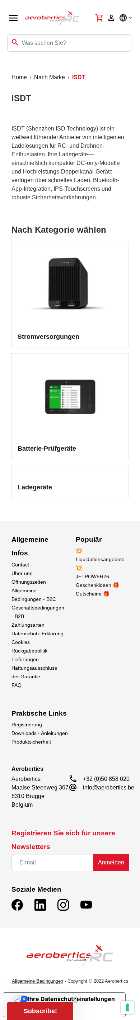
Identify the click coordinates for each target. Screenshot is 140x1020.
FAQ (16, 685)
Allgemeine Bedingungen (37, 981)
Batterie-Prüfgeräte (47, 448)
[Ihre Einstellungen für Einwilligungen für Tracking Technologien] (127, 1007)
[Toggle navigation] (10, 66)
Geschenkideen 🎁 (97, 585)
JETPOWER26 (92, 576)
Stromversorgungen (48, 336)
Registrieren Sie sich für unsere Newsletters (63, 839)
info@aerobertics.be (108, 787)
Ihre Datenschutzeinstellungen (71, 998)
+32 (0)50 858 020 (106, 779)
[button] (40, 1011)
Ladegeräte (35, 487)
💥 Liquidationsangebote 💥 (100, 559)
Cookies (20, 642)
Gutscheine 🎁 (92, 594)
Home (19, 77)
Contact (20, 565)
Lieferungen (25, 659)
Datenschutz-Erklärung (37, 633)
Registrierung (26, 724)
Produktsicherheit (31, 742)
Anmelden (111, 862)
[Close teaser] (75, 1000)
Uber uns (21, 573)
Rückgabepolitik (29, 651)
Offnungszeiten (28, 582)
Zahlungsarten (28, 625)
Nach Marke (49, 77)
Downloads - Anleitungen (39, 733)
